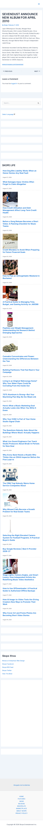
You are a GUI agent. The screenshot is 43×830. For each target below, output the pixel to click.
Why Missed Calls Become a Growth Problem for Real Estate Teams (19, 510)
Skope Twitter (7, 670)
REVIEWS (21, 804)
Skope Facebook (8, 664)
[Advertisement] (21, 713)
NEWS (21, 801)
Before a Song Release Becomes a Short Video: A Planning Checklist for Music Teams (20, 223)
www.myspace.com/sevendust (12, 64)
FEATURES (21, 799)
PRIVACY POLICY (22, 813)
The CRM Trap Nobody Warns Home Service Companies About (19, 484)
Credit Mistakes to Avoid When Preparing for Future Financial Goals (21, 251)
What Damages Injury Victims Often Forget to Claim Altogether (18, 183)
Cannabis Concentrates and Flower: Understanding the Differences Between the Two (20, 358)
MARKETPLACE (21, 808)
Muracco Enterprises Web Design (13, 661)
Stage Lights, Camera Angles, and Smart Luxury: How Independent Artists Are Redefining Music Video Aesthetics (20, 577)
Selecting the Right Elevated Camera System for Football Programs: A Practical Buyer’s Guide (21, 537)
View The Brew (7, 674)
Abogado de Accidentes (22, 785)
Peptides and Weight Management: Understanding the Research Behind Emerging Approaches (19, 330)
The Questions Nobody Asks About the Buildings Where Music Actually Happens (21, 431)
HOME (21, 796)
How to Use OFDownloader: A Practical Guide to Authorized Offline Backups (20, 589)
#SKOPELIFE (21, 806)
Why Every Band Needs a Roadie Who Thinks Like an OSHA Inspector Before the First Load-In (21, 457)
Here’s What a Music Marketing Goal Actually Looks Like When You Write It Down (19, 407)
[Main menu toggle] (39, 4)
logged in (14, 83)
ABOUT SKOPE (21, 811)
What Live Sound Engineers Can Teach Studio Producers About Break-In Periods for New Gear (21, 443)
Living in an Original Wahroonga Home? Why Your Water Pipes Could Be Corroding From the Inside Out (20, 383)
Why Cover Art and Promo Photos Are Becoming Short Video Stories (19, 614)
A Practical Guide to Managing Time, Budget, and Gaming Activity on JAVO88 (20, 303)
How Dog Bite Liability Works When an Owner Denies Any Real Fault (19, 172)
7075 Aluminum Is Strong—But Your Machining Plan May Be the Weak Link (19, 395)
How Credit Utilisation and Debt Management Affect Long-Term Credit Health (19, 210)
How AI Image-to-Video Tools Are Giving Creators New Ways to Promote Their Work (21, 601)
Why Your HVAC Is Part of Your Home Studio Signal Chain (19, 420)
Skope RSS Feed (7, 667)
